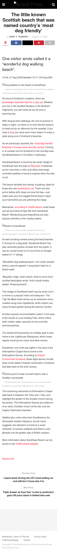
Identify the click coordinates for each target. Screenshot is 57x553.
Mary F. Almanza (19, 36)
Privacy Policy (40, 536)
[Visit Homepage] (28, 4)
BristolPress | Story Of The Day (15, 536)
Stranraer (35, 165)
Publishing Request (10, 540)
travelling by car (25, 188)
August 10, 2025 (40, 36)
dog (12, 132)
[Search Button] (53, 4)
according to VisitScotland (28, 207)
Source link (8, 458)
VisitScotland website (27, 443)
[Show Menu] (3, 4)
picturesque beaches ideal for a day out (22, 102)
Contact (27, 540)
